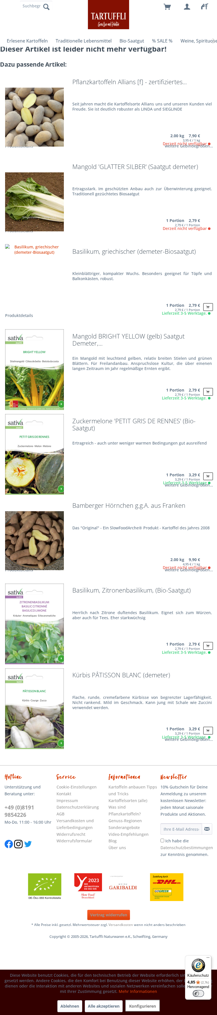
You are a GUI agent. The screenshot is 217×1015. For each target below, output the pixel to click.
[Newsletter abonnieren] (207, 829)
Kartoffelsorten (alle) (127, 800)
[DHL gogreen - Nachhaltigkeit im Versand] (169, 887)
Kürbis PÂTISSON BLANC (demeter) (121, 675)
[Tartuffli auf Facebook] (9, 851)
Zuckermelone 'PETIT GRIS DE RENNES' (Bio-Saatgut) (134, 425)
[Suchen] (46, 6)
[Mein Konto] (187, 7)
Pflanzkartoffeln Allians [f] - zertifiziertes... (129, 82)
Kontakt (64, 793)
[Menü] (208, 958)
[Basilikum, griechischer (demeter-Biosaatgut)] (34, 286)
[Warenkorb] (167, 7)
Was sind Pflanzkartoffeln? (124, 810)
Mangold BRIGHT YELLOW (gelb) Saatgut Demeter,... (128, 340)
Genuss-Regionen (125, 820)
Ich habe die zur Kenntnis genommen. (186, 847)
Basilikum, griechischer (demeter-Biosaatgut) (134, 252)
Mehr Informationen (138, 991)
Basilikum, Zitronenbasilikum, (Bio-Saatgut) (131, 591)
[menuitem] (207, 7)
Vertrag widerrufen (108, 914)
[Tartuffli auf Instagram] (18, 851)
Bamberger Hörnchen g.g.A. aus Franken (128, 506)
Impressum (67, 800)
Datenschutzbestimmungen (186, 847)
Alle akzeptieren (104, 1006)
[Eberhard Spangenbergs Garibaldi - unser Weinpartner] (136, 887)
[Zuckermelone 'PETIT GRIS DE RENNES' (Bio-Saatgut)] (34, 456)
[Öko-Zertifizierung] (47, 887)
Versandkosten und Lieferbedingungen (75, 824)
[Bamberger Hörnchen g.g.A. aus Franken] (34, 540)
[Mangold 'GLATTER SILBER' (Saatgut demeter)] (34, 201)
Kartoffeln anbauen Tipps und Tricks (132, 790)
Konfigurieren (142, 1006)
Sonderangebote (124, 827)
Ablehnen (69, 1006)
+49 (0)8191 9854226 (19, 811)
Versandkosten (120, 924)
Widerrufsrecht (71, 834)
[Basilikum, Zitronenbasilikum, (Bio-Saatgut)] (34, 625)
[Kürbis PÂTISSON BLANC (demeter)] (34, 710)
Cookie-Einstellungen (77, 787)
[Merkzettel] (207, 7)
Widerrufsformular (74, 840)
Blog (112, 840)
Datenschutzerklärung (78, 807)
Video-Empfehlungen (128, 834)
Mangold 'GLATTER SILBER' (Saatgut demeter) (135, 167)
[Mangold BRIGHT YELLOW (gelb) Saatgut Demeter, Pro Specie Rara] (34, 371)
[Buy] (208, 307)
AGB (60, 814)
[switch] (198, 993)
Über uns (117, 847)
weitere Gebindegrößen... (189, 146)
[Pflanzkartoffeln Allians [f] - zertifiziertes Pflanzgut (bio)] (34, 117)
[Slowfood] (88, 887)
